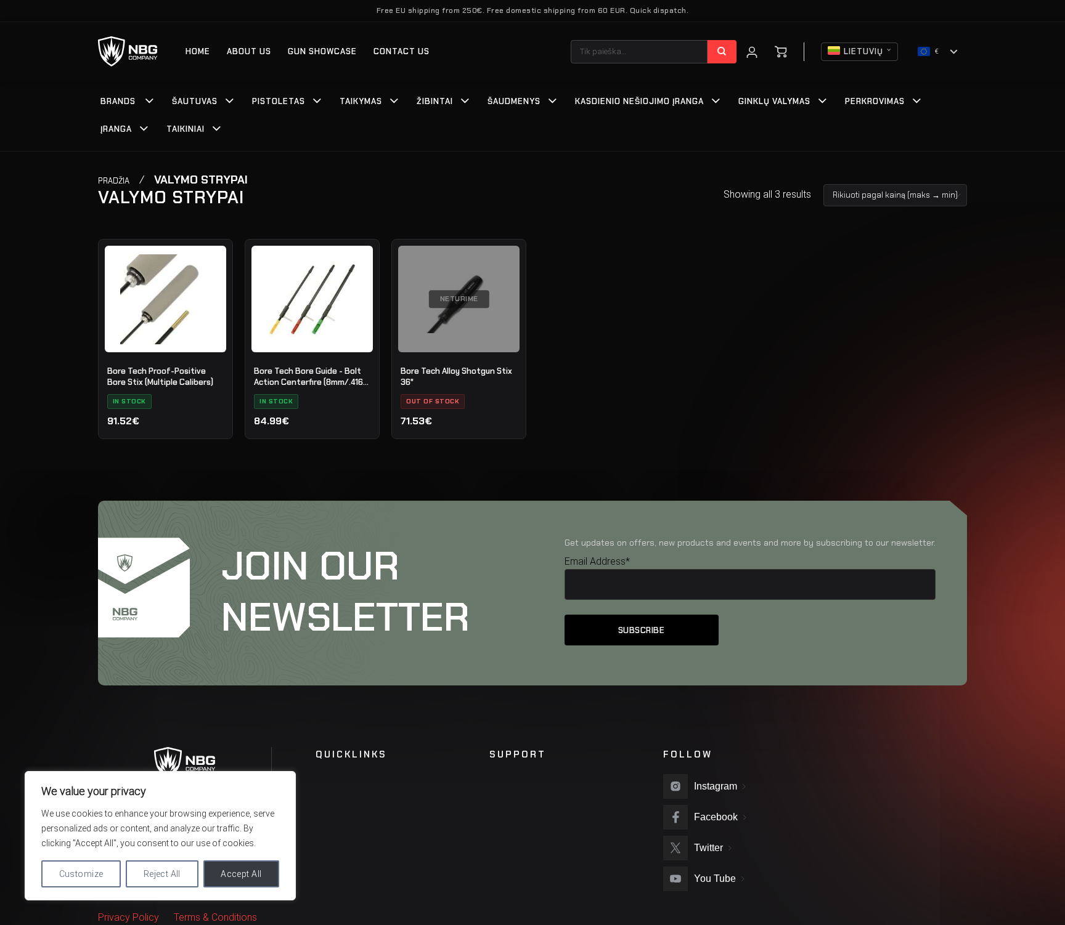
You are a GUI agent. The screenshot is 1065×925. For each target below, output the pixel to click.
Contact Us (401, 51)
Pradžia (113, 181)
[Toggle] (150, 102)
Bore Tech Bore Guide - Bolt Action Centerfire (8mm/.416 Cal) (308, 377)
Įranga (116, 129)
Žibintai (435, 101)
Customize (81, 874)
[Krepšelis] (781, 51)
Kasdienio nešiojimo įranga (639, 101)
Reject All (162, 874)
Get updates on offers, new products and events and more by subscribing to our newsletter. (750, 542)
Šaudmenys (514, 101)
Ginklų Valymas (774, 101)
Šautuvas (195, 101)
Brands (118, 101)
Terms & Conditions (215, 917)
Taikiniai (185, 129)
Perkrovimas (875, 101)
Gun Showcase (322, 51)
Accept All (241, 874)
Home (198, 51)
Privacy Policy (128, 917)
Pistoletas (278, 101)
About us (249, 51)
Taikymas (361, 101)
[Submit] (722, 51)
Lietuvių (863, 51)
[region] (160, 835)
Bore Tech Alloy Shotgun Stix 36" (456, 376)
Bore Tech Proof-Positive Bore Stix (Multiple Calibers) (160, 376)
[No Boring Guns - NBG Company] (128, 51)
